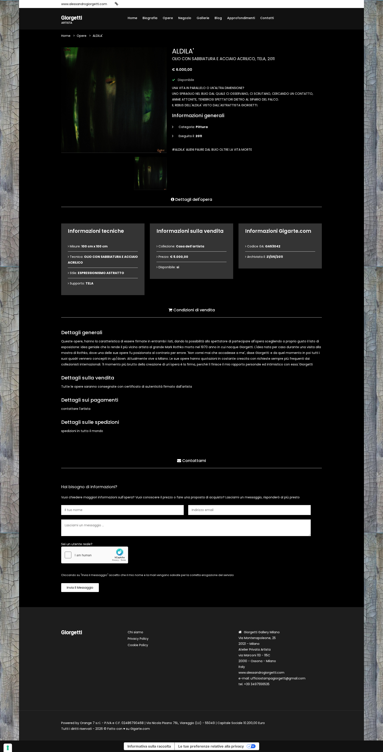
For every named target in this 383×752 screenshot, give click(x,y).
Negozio (184, 18)
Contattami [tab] (193, 460)
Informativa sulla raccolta (149, 746)
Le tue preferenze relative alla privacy (211, 746)
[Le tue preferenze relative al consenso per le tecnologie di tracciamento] (8, 748)
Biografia (150, 18)
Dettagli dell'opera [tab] (193, 199)
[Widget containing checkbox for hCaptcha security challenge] (94, 555)
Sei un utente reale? (76, 544)
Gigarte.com (140, 728)
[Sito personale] (116, 4)
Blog (218, 18)
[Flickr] (156, 4)
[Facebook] (130, 4)
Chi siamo (135, 632)
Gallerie (203, 18)
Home (132, 18)
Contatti (267, 18)
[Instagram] (123, 4)
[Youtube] (136, 4)
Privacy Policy (138, 638)
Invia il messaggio (80, 587)
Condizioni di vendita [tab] (193, 310)
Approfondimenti (241, 18)
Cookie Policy (138, 645)
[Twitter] (143, 4)
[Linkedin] (150, 4)
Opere (168, 18)
